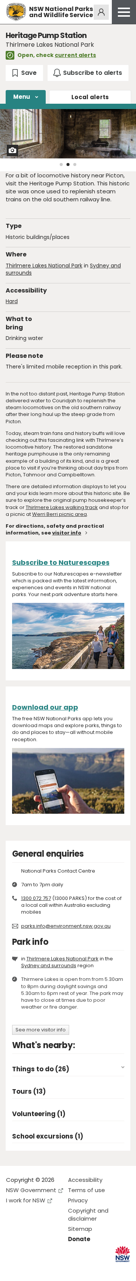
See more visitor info (40, 1029)
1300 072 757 (36, 898)
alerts (90, 97)
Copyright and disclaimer (88, 1214)
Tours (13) (29, 1091)
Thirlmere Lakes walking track (62, 507)
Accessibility (85, 1180)
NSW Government (31, 1190)
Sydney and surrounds (48, 965)
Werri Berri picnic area (59, 514)
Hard (12, 301)
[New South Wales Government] (122, 1254)
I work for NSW (25, 1200)
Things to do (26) (40, 1069)
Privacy (78, 1200)
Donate (79, 1239)
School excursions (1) (47, 1136)
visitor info (66, 532)
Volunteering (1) (38, 1114)
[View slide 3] (74, 164)
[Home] (16, 12)
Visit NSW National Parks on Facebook (13, 1269)
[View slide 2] (68, 164)
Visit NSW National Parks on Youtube (46, 1269)
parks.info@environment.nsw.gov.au (66, 926)
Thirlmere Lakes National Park (44, 265)
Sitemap (80, 1229)
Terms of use (86, 1190)
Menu (22, 97)
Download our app (45, 707)
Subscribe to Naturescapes (61, 562)
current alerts (75, 55)
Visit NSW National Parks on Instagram (29, 1269)
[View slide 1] (61, 164)
